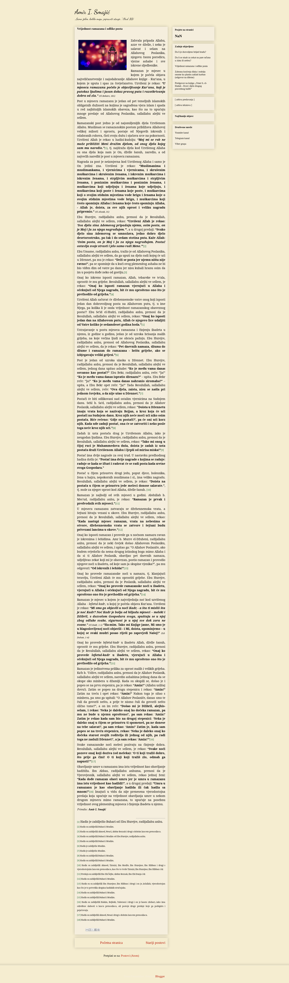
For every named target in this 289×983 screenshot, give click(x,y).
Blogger (160, 976)
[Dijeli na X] (92, 929)
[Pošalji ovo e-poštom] (87, 929)
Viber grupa (180, 144)
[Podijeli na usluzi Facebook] (95, 929)
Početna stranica (111, 943)
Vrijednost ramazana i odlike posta (100, 28)
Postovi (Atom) (130, 955)
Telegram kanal (182, 138)
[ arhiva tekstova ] (183, 105)
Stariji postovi (155, 943)
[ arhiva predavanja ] (184, 99)
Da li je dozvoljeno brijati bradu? (190, 52)
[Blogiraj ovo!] (89, 929)
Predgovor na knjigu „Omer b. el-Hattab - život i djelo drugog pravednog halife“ (191, 86)
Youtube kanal (182, 132)
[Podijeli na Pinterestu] (98, 929)
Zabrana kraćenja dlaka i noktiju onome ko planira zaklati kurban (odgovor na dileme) (190, 74)
